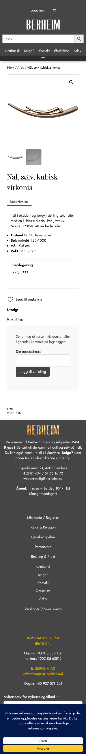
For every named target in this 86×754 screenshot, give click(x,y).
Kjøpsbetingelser (43, 537)
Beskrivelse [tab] (18, 201)
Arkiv (20, 67)
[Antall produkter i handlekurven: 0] (54, 10)
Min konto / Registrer (43, 517)
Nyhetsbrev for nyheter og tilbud (29, 696)
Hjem (10, 67)
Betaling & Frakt (43, 556)
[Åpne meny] (43, 58)
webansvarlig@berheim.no (43, 478)
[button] (71, 82)
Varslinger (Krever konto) (43, 608)
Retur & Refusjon (43, 527)
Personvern (43, 546)
